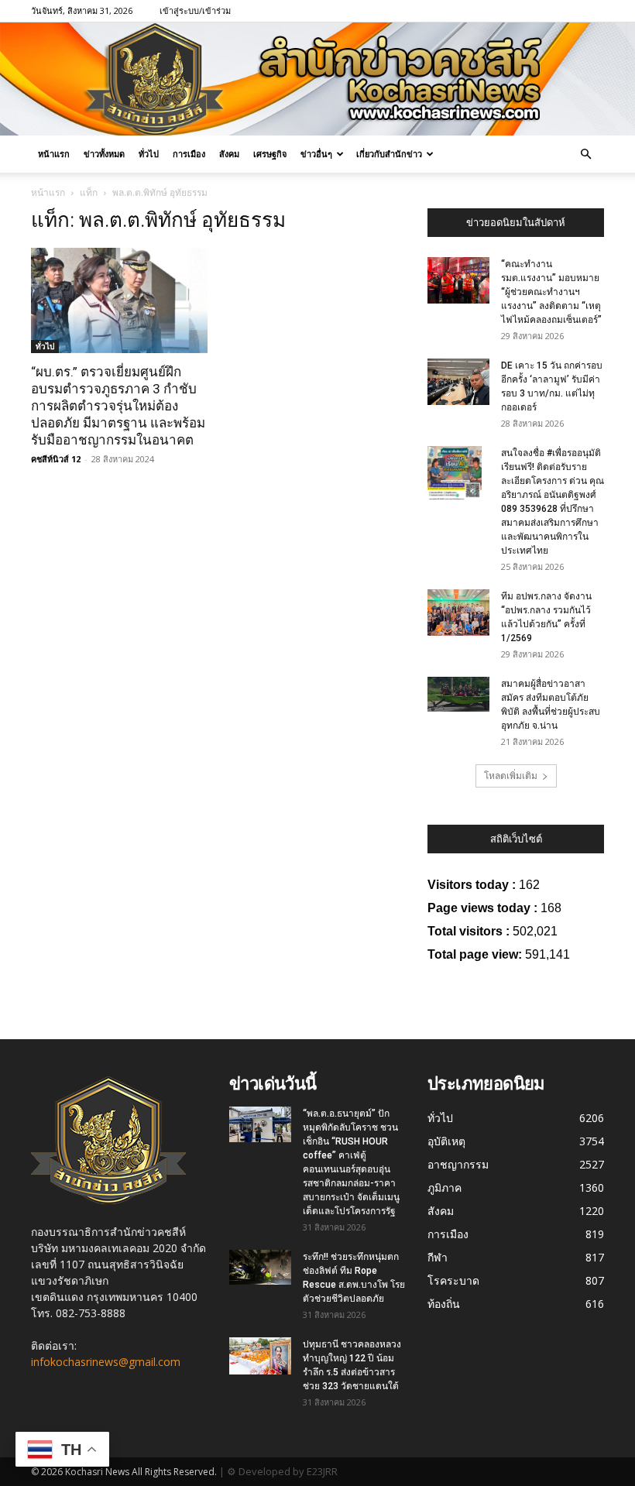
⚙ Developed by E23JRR (282, 1471)
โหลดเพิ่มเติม (510, 775)
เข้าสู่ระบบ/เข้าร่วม (195, 10)
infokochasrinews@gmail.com (105, 1361)
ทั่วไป (149, 154)
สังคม (229, 154)
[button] (585, 154)
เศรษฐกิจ (270, 154)
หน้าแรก (54, 154)
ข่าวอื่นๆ (316, 154)
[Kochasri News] (317, 79)
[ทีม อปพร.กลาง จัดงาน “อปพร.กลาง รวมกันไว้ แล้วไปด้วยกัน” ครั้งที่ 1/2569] (458, 612)
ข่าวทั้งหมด (104, 154)
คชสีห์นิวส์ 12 (56, 459)
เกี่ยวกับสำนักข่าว (389, 154)
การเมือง (189, 154)
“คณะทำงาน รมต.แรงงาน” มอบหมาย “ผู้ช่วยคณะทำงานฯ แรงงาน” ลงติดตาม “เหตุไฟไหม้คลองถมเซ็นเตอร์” (551, 292)
